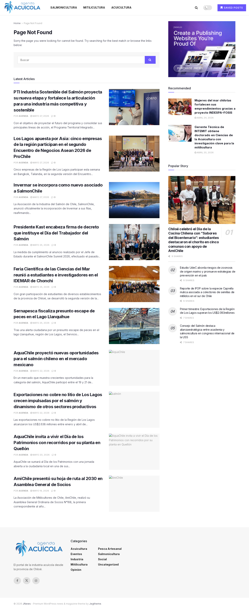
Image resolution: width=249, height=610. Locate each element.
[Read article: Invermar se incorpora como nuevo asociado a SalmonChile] (134, 200)
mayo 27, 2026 (40, 116)
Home (17, 23)
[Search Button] (196, 7)
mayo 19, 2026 (40, 490)
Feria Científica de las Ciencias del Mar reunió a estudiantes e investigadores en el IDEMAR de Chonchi (56, 274)
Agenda (23, 116)
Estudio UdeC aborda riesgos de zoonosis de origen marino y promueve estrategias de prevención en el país (207, 271)
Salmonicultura (63, 7)
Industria (77, 559)
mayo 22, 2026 (40, 370)
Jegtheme (95, 603)
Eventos (76, 554)
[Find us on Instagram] (36, 580)
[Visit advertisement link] (201, 49)
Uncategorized (108, 564)
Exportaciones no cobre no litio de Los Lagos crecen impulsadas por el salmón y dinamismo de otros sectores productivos (58, 400)
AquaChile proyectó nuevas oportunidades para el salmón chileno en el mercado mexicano (56, 358)
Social (102, 559)
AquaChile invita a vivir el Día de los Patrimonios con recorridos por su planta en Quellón (57, 442)
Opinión (76, 569)
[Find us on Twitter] (26, 580)
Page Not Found (33, 23)
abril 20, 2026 (205, 152)
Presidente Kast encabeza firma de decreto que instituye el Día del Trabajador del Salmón (56, 232)
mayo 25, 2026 (40, 245)
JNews (27, 603)
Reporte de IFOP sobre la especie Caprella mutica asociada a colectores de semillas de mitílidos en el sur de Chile (207, 292)
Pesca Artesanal (110, 548)
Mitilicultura (94, 7)
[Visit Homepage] (22, 7)
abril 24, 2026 (205, 118)
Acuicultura (121, 7)
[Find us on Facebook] (17, 580)
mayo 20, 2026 (41, 454)
